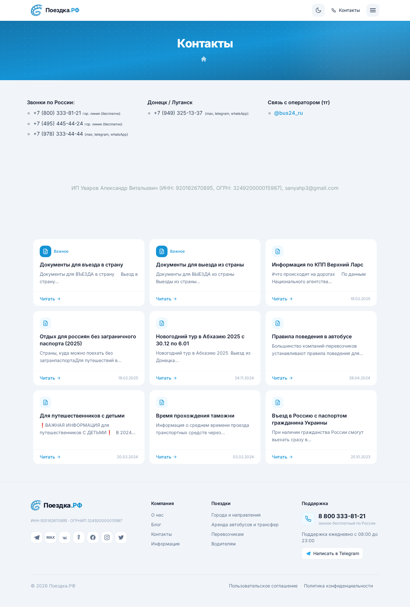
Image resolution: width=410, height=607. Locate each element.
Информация (165, 543)
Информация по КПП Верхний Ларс (317, 264)
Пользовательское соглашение (263, 585)
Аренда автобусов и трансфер (245, 524)
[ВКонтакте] (64, 537)
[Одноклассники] (79, 537)
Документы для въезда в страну (81, 264)
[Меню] (372, 10)
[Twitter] (121, 537)
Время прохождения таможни (195, 415)
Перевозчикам (227, 534)
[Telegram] (36, 537)
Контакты (161, 534)
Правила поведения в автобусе (312, 336)
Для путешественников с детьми (82, 415)
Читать (47, 298)
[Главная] (204, 59)
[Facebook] (93, 537)
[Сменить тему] (318, 10)
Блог (156, 524)
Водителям (223, 543)
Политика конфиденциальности (338, 585)
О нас (157, 515)
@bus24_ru (288, 113)
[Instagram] (107, 537)
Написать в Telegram (336, 553)
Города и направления (236, 515)
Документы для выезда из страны (200, 264)
